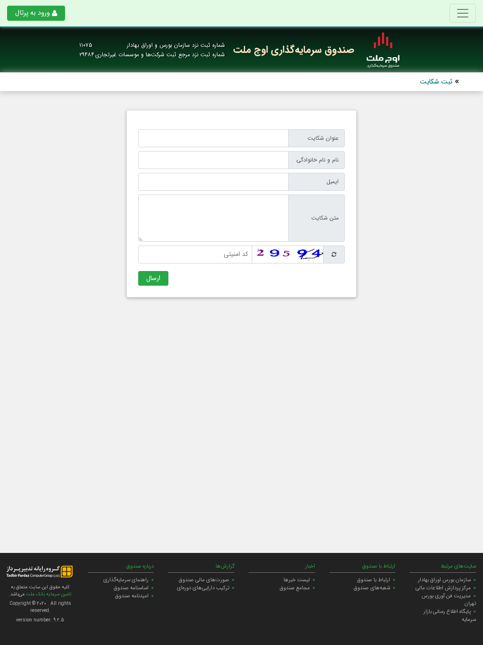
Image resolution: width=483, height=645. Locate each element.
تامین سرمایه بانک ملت (48, 594)
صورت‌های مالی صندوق (204, 580)
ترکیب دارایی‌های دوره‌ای (203, 588)
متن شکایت (325, 217)
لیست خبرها (296, 580)
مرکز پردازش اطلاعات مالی (443, 588)
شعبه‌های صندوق (372, 588)
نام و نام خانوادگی (317, 159)
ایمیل (332, 181)
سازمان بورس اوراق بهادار (444, 580)
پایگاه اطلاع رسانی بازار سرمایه (450, 615)
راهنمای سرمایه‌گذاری (126, 580)
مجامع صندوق (295, 588)
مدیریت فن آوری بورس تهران (449, 600)
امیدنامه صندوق (132, 596)
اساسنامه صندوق (131, 588)
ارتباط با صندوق (373, 580)
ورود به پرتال (32, 13)
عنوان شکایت (323, 138)
